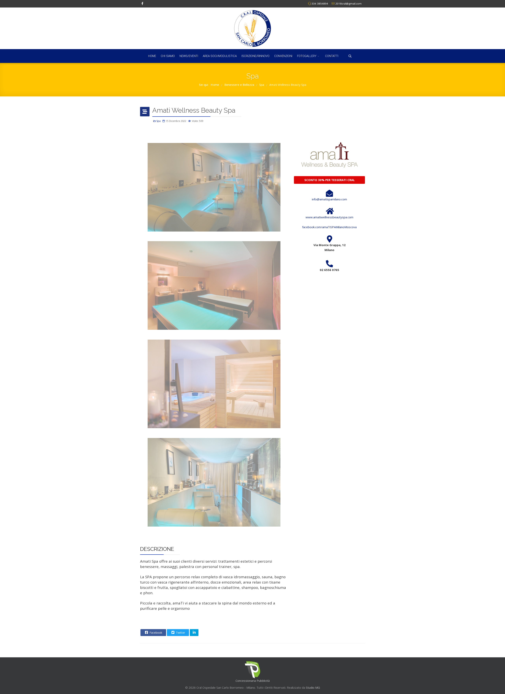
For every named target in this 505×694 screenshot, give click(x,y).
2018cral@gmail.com (348, 3)
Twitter (180, 632)
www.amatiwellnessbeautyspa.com (329, 217)
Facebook (155, 632)
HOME (152, 56)
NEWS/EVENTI (189, 56)
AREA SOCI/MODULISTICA (220, 56)
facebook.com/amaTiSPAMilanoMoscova (329, 227)
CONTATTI (331, 56)
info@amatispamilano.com (329, 199)
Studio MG (312, 687)
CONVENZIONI (283, 56)
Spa (158, 121)
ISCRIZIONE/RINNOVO (255, 56)
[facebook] (142, 3)
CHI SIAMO (168, 56)
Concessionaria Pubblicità (253, 681)
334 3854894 (319, 3)
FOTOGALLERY (306, 56)
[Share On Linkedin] (194, 632)
